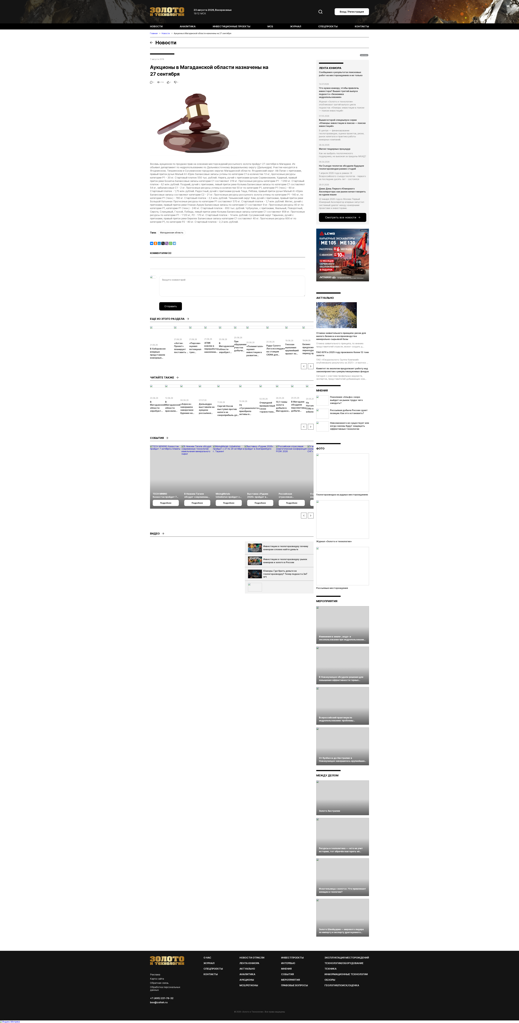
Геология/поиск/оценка (342, 985)
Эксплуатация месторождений (347, 957)
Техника (331, 968)
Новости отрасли (251, 957)
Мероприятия (326, 601)
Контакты (362, 26)
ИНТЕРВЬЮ (288, 963)
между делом (327, 775)
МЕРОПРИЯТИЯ (290, 979)
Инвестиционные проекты (231, 26)
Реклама (155, 974)
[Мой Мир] (159, 243)
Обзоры (330, 979)
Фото (320, 448)
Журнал (295, 26)
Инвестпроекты (292, 957)
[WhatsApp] (170, 243)
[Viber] (166, 243)
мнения (322, 390)
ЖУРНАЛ (209, 963)
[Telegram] (174, 243)
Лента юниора (249, 963)
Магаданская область (171, 232)
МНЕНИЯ (286, 968)
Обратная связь (159, 982)
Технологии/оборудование (344, 963)
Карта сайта (157, 978)
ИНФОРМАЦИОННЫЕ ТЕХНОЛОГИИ (346, 974)
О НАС (207, 957)
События (287, 974)
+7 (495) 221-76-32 (161, 998)
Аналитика (188, 26)
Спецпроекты (328, 26)
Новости (156, 26)
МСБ (270, 26)
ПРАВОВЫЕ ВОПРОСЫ (294, 985)
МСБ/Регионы (248, 985)
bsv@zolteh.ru (159, 1002)
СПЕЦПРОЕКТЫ (213, 968)
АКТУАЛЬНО (325, 297)
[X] (163, 243)
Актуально (247, 968)
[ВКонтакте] (151, 243)
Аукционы (246, 979)
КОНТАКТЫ (211, 974)
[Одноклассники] (155, 243)
